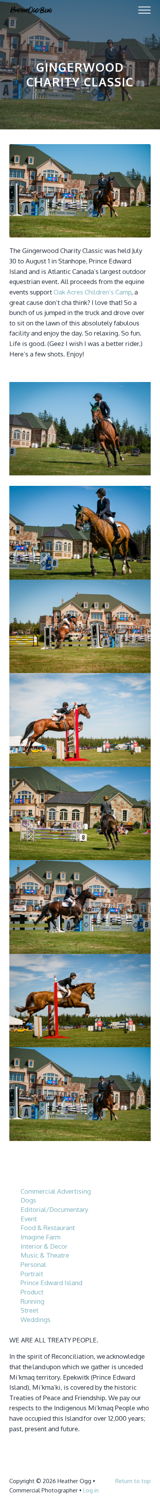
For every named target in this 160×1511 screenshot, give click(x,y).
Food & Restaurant (48, 1228)
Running (32, 1301)
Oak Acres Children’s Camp (92, 292)
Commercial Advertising (56, 1191)
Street (29, 1310)
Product (32, 1292)
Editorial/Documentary (54, 1209)
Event (29, 1219)
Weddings (35, 1319)
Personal (33, 1264)
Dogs (28, 1200)
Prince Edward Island (51, 1283)
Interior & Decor (44, 1246)
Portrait (32, 1274)
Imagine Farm (41, 1237)
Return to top (133, 1480)
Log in (91, 1490)
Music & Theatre (45, 1255)
